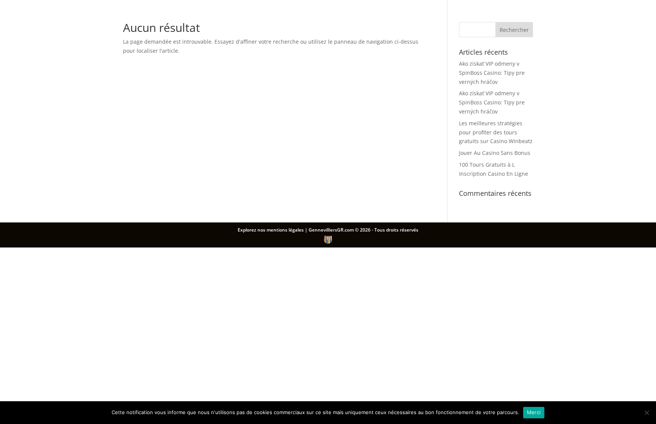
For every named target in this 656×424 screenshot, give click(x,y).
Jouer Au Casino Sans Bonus (494, 152)
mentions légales (285, 230)
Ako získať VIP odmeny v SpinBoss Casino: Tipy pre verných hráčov (492, 72)
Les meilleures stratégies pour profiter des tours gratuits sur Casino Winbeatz (496, 132)
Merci (534, 412)
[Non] (646, 412)
